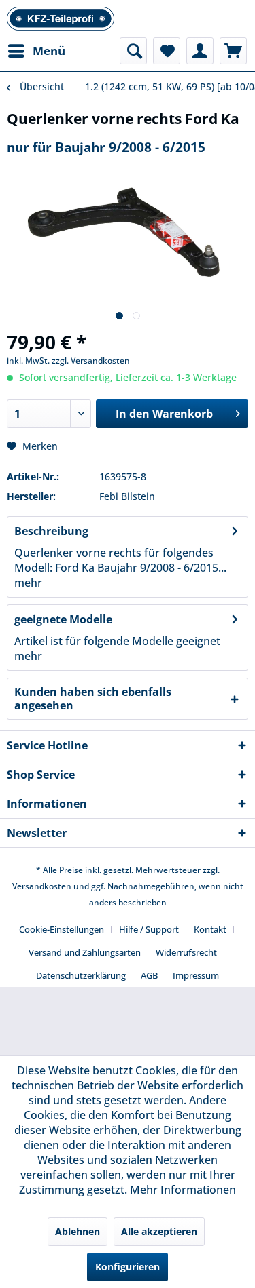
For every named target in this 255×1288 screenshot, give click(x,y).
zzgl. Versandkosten (91, 360)
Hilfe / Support (149, 929)
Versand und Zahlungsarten (85, 952)
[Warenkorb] (233, 50)
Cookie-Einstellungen (61, 929)
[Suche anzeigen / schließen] (133, 50)
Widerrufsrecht (186, 952)
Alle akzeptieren (159, 1231)
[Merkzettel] (166, 50)
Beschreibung (51, 531)
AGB (149, 975)
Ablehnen (77, 1231)
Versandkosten (41, 886)
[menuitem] (36, 50)
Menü (49, 50)
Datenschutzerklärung (81, 975)
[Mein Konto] (200, 50)
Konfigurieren (127, 1266)
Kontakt (210, 929)
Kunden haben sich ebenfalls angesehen (92, 698)
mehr (28, 582)
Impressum (196, 975)
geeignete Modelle (63, 619)
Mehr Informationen (183, 1189)
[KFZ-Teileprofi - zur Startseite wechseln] (60, 19)
